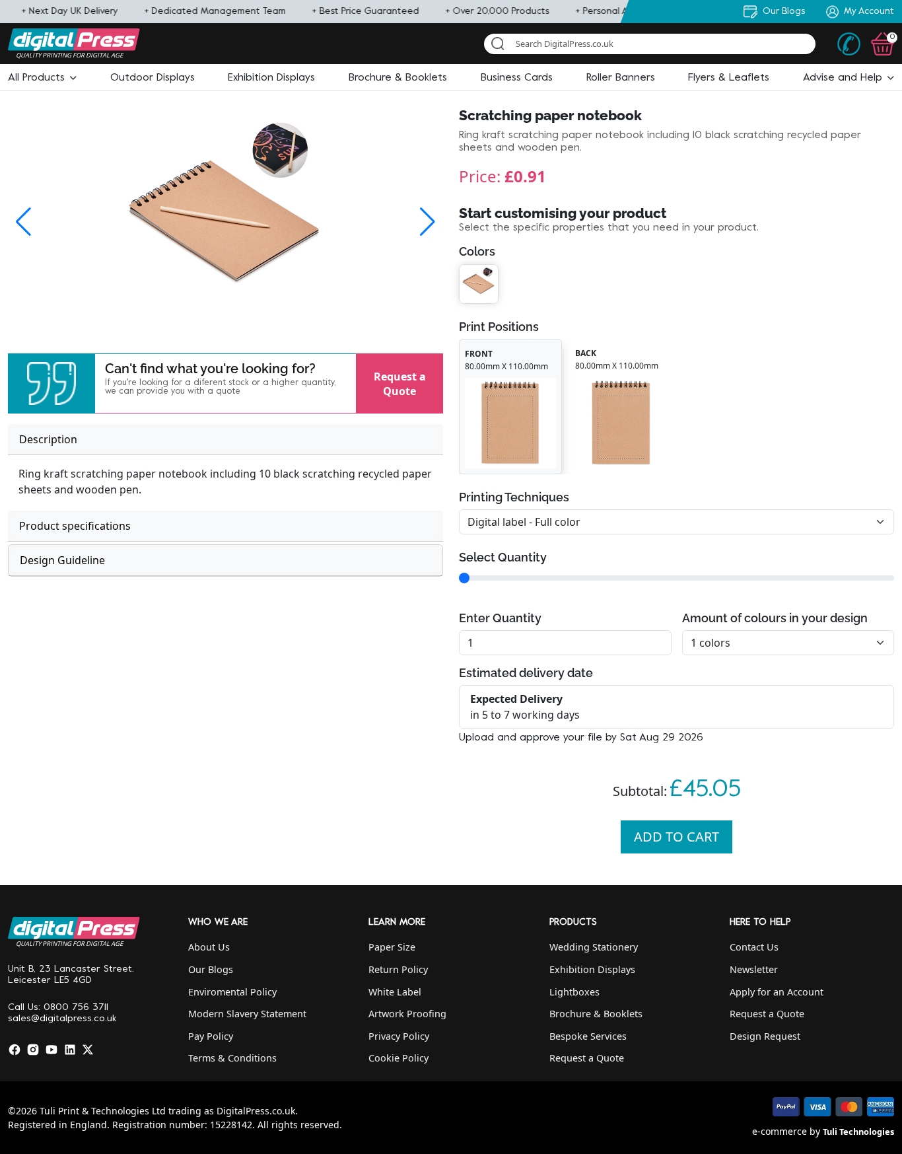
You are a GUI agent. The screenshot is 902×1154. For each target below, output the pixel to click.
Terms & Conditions (232, 1058)
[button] (42, 78)
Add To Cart (676, 837)
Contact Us (754, 947)
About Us (209, 947)
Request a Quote (400, 383)
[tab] (225, 439)
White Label (394, 992)
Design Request (765, 1036)
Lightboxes (574, 992)
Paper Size (391, 947)
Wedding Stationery (593, 947)
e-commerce (779, 1131)
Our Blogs (210, 969)
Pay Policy (210, 1036)
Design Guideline (62, 560)
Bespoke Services (588, 1036)
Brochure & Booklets (595, 1013)
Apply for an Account (776, 992)
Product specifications (75, 526)
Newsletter (754, 969)
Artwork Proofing (407, 1013)
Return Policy (398, 969)
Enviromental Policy (232, 992)
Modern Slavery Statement (247, 1013)
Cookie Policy (398, 1058)
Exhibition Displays (592, 969)
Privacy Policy (398, 1036)
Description (48, 439)
